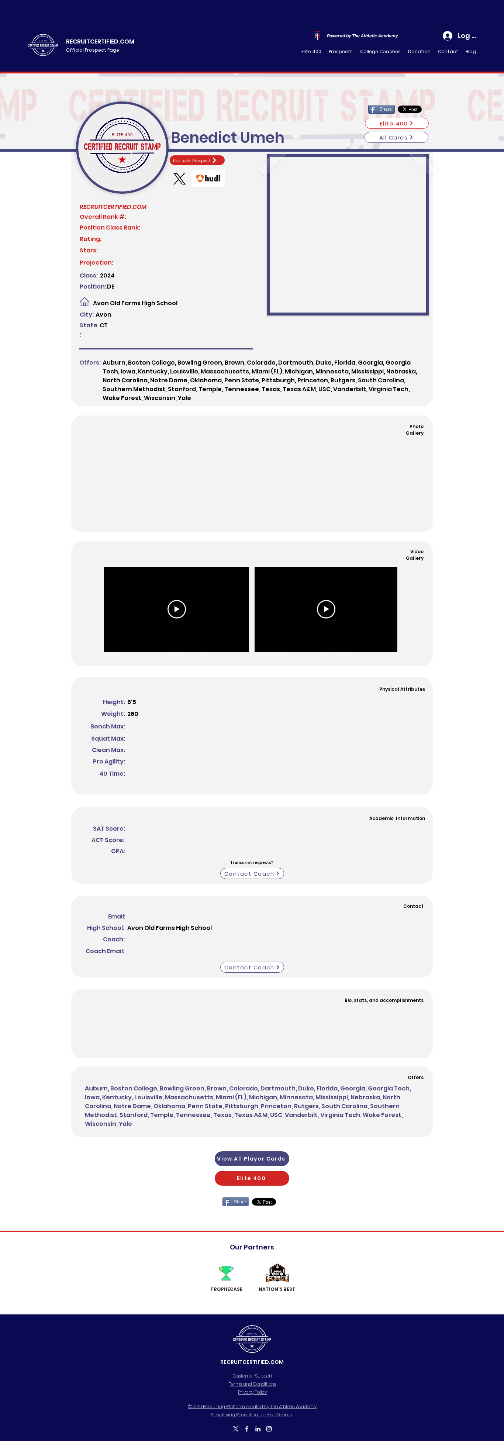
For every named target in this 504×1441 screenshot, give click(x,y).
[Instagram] (269, 1429)
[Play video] (177, 609)
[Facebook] (247, 1429)
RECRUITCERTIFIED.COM (100, 41)
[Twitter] (235, 1429)
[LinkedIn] (258, 1429)
